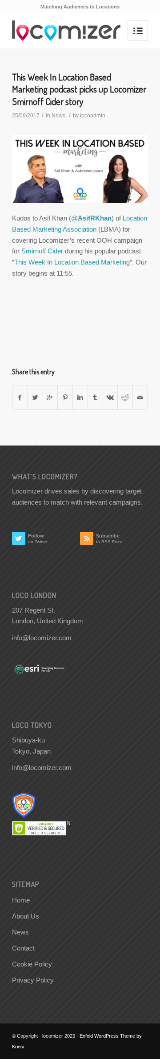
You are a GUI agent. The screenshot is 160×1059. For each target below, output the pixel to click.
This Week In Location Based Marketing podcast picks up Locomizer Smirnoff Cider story (79, 89)
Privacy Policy (33, 980)
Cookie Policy (32, 964)
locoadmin (92, 115)
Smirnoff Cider (41, 251)
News (58, 115)
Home (21, 900)
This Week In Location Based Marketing (72, 262)
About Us (25, 916)
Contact (23, 948)
